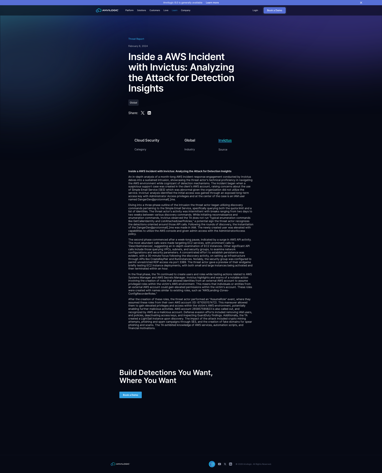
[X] (225, 464)
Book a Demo (130, 394)
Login (255, 10)
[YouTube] (219, 464)
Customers (155, 10)
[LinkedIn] (230, 464)
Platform (129, 10)
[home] (107, 10)
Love (166, 10)
